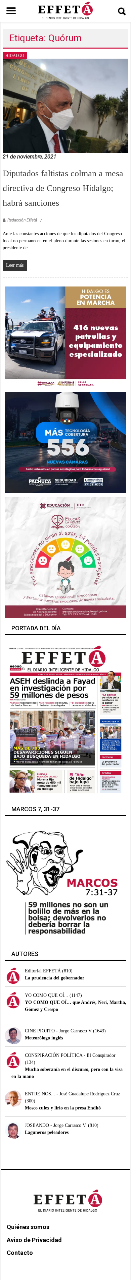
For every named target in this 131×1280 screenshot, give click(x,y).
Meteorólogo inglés (44, 1037)
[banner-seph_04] (66, 557)
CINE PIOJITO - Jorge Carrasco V (58, 1030)
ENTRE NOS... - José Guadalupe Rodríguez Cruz (72, 1093)
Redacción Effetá (22, 220)
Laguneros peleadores (47, 1132)
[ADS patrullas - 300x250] (66, 336)
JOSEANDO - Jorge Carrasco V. (56, 1125)
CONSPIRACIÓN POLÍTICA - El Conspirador (70, 1055)
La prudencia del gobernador (54, 977)
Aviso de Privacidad (34, 1239)
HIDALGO (14, 55)
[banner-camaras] (66, 441)
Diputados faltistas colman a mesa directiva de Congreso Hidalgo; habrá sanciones (63, 188)
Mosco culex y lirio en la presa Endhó (63, 1107)
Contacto (20, 1252)
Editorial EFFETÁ (43, 970)
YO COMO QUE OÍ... (46, 995)
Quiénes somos (28, 1226)
